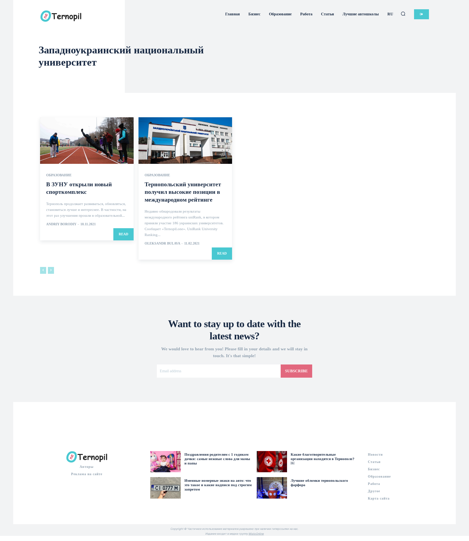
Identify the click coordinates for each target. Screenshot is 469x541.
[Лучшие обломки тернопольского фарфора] (272, 487)
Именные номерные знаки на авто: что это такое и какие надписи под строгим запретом (218, 485)
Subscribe (296, 371)
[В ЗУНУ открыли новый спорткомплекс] (87, 140)
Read (123, 234)
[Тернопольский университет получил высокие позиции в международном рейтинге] (185, 140)
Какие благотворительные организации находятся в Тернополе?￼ (322, 458)
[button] (403, 13)
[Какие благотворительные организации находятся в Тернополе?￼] (272, 461)
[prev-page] (43, 270)
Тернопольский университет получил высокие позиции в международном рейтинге (183, 192)
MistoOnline (256, 533)
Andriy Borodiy (61, 224)
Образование (59, 175)
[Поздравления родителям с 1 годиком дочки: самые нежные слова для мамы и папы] (165, 461)
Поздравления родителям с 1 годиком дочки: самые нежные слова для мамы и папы (217, 458)
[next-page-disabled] (51, 270)
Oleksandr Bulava (162, 243)
